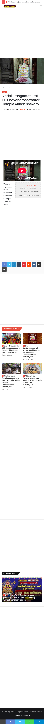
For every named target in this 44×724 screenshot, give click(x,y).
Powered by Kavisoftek (22, 715)
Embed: (20, 195)
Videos (12, 88)
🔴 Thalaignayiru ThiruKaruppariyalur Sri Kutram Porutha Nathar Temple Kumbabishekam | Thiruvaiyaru (11, 381)
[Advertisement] (22, 33)
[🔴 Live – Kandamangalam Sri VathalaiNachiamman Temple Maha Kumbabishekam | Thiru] (32, 338)
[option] (22, 590)
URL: (21, 192)
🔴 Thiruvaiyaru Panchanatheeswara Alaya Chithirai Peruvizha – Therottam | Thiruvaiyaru (32, 380)
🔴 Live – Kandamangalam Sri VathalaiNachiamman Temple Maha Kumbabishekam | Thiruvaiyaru (31, 351)
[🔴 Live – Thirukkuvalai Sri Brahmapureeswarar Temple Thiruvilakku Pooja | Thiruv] (11, 338)
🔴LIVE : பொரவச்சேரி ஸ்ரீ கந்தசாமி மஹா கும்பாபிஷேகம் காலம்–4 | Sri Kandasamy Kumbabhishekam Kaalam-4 (19, 597)
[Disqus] (22, 425)
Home (6, 88)
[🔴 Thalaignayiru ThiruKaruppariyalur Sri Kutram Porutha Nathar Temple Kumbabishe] (11, 368)
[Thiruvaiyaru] (9, 6)
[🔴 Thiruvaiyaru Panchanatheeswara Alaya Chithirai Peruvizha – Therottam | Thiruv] (32, 368)
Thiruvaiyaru (32, 185)
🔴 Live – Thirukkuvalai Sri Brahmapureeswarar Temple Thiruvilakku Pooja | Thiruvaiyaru (11, 349)
